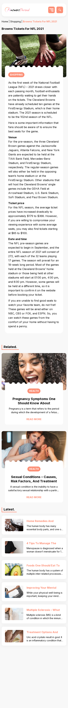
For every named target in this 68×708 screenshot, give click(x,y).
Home (5, 21)
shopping (15, 21)
